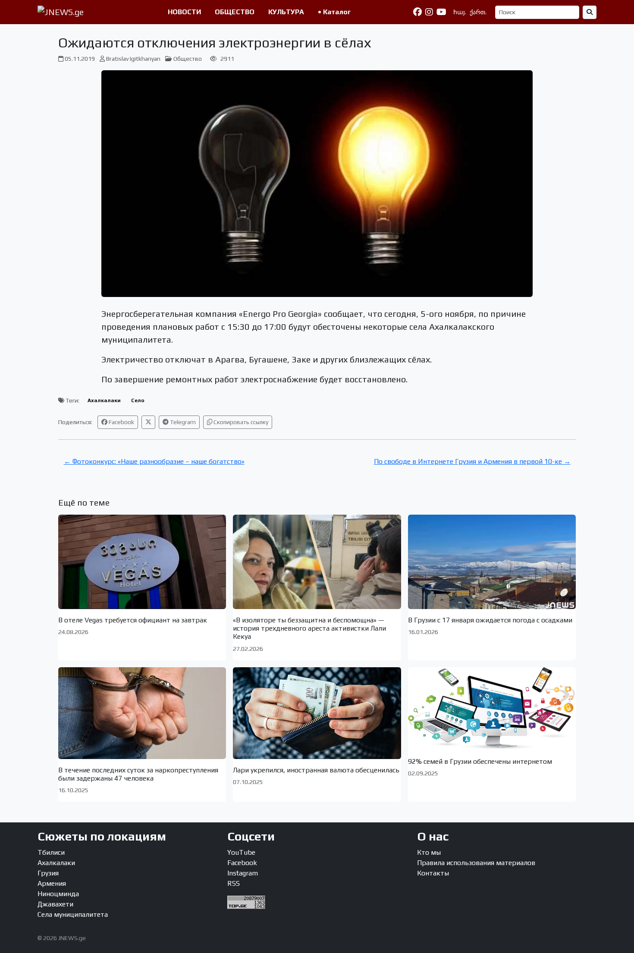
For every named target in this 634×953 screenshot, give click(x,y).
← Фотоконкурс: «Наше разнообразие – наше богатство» (154, 461)
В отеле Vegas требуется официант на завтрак (132, 620)
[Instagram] (429, 12)
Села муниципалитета (73, 914)
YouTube (241, 852)
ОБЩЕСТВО (234, 12)
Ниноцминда (58, 894)
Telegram (182, 422)
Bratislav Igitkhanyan (133, 58)
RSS (233, 883)
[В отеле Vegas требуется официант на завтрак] (142, 562)
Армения (52, 883)
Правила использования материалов (476, 863)
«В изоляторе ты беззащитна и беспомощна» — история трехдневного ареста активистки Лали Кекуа (309, 628)
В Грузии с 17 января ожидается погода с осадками (490, 620)
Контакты (433, 873)
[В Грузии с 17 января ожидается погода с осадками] (492, 562)
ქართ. (478, 12)
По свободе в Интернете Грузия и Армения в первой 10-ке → (472, 461)
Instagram (242, 873)
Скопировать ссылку (240, 422)
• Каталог (334, 12)
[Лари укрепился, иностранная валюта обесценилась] (317, 713)
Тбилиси (51, 852)
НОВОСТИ (184, 12)
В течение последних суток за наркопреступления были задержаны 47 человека (138, 774)
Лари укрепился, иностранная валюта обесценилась (316, 770)
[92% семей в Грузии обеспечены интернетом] (492, 708)
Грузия (48, 873)
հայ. (459, 12)
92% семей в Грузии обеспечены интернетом (480, 761)
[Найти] (589, 12)
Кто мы (429, 852)
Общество (187, 58)
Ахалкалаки (104, 400)
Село (137, 400)
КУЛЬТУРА (286, 12)
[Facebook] (417, 12)
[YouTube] (441, 12)
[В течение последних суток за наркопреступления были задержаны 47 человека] (142, 713)
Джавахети (55, 904)
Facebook (120, 422)
